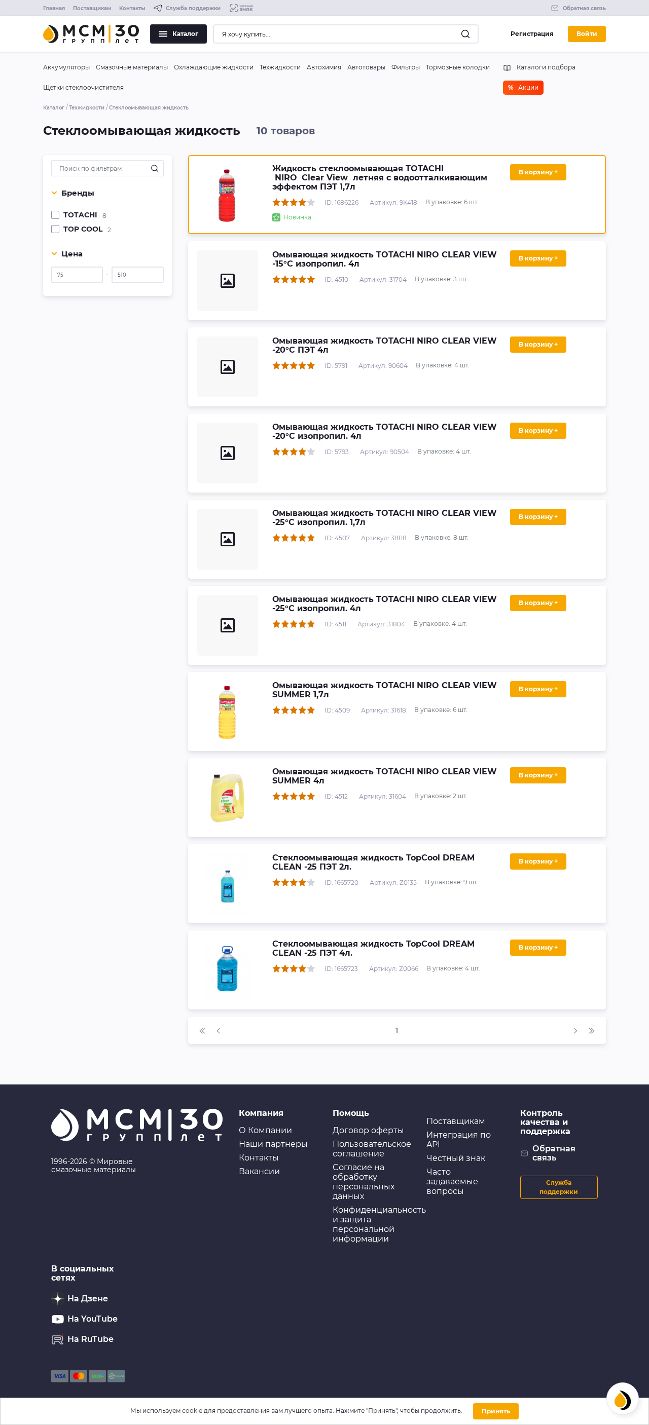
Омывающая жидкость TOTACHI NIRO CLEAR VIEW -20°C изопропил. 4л (384, 431)
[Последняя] (592, 1030)
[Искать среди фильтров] (155, 168)
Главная (54, 8)
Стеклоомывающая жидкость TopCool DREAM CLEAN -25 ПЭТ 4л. (373, 948)
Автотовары (366, 67)
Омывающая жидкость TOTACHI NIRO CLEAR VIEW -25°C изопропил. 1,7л (384, 517)
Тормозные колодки (458, 67)
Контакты (132, 8)
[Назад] (218, 1030)
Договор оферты (368, 1130)
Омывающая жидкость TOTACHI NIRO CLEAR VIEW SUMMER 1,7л (384, 690)
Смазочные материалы (132, 67)
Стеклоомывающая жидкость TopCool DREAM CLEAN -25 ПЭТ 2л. (373, 862)
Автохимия (324, 67)
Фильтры (405, 67)
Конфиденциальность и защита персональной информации (379, 1224)
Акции (523, 87)
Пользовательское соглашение (372, 1148)
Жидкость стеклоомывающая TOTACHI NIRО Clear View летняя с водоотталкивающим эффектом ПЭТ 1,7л (379, 178)
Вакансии (259, 1171)
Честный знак (455, 1158)
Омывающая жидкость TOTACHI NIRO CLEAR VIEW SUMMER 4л (384, 776)
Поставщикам (92, 8)
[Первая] (202, 1030)
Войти (586, 34)
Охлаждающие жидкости (214, 67)
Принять (496, 1411)
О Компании (265, 1130)
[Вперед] (575, 1030)
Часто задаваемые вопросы (452, 1181)
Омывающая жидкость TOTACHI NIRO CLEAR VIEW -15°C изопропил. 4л (384, 259)
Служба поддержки (558, 1187)
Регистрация (532, 34)
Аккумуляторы (66, 67)
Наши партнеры (273, 1144)
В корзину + (538, 172)
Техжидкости (280, 67)
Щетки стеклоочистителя (83, 87)
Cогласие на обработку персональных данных (363, 1181)
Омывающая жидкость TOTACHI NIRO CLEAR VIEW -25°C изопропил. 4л (384, 603)
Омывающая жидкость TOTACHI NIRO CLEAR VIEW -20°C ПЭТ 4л (384, 345)
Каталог (185, 34)
